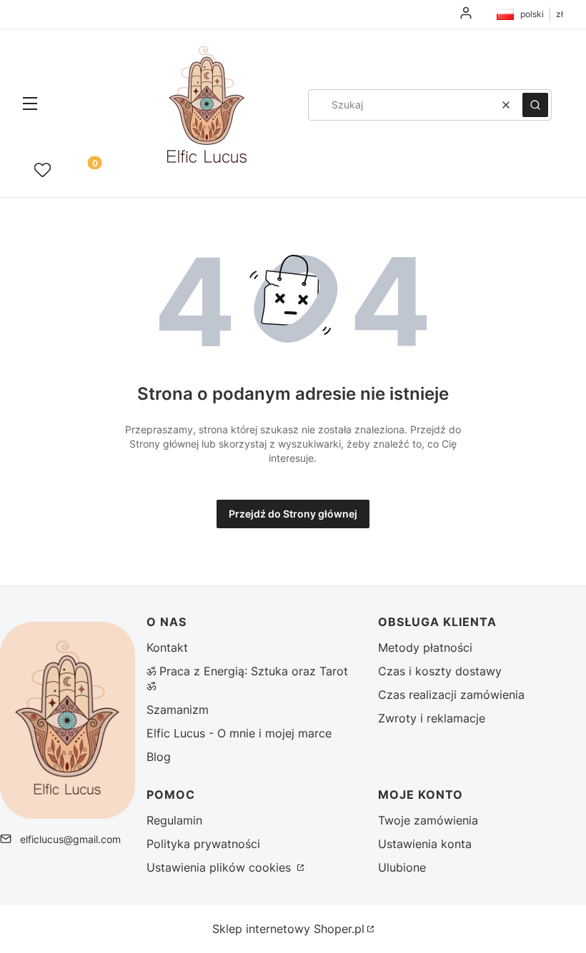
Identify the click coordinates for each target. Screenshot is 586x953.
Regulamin (174, 820)
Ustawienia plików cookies (220, 867)
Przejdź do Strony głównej (293, 514)
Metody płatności (425, 647)
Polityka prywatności (203, 844)
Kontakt (167, 647)
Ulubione (402, 867)
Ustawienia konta (425, 844)
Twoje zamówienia (428, 820)
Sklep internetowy (288, 929)
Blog (158, 757)
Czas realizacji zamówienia (451, 694)
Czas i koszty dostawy (440, 671)
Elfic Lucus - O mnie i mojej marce (239, 733)
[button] (30, 105)
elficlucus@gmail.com (70, 839)
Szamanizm (177, 709)
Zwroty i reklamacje (431, 718)
